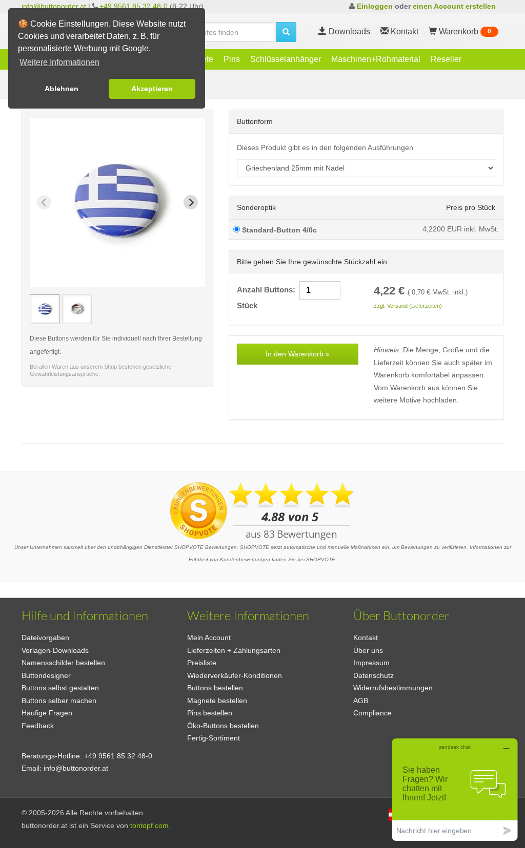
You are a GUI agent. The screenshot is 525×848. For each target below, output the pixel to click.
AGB (360, 700)
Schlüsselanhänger (285, 59)
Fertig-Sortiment (213, 738)
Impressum (371, 663)
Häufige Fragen (47, 713)
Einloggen (375, 6)
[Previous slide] (44, 202)
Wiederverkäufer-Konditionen (234, 675)
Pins (232, 59)
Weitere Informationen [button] (59, 62)
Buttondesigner (46, 675)
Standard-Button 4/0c (278, 230)
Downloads (348, 31)
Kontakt (365, 637)
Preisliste (201, 663)
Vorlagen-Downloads (55, 650)
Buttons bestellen (215, 688)
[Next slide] (191, 202)
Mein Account (209, 637)
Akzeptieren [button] (152, 88)
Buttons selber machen (59, 700)
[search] (286, 32)
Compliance (372, 713)
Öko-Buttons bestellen (223, 726)
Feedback (38, 726)
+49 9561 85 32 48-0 (133, 6)
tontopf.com (149, 825)
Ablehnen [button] (61, 88)
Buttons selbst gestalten (60, 688)
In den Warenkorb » (298, 354)
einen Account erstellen (454, 6)
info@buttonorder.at (54, 6)
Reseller (446, 59)
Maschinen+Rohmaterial (375, 59)
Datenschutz (373, 675)
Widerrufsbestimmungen (393, 688)
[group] (44, 309)
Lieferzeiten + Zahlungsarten (233, 650)
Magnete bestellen (217, 700)
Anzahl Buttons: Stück (289, 298)
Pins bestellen (209, 713)
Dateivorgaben (45, 637)
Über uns (368, 650)
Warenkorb (464, 31)
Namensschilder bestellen (63, 663)
